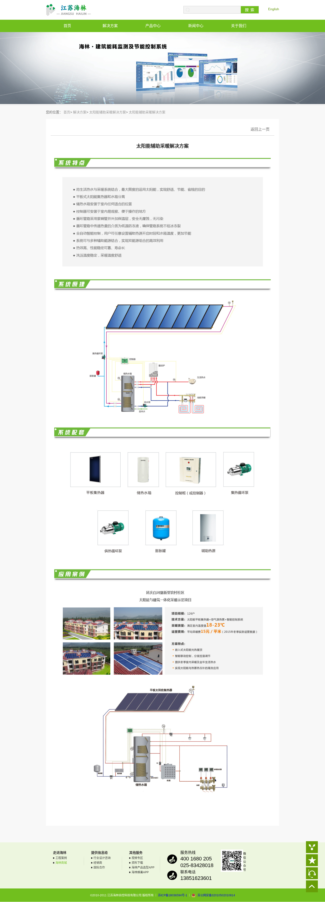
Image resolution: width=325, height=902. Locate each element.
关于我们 (238, 26)
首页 (67, 26)
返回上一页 (260, 129)
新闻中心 (195, 26)
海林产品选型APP (143, 867)
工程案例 (61, 858)
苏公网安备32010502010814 (216, 895)
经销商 (98, 862)
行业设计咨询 (102, 858)
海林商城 (61, 862)
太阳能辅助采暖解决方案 (107, 112)
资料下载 (137, 862)
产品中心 (153, 26)
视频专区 (137, 858)
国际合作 (99, 867)
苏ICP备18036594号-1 (172, 895)
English (273, 9)
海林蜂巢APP (140, 872)
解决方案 (110, 26)
